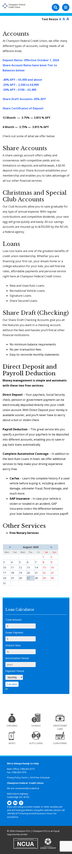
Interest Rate (13, 645)
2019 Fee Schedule (40, 777)
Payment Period (14, 671)
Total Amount (13, 619)
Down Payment (14, 632)
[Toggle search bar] (55, 7)
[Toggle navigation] (65, 7)
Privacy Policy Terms (17, 777)
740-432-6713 (14, 813)
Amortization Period (17, 658)
